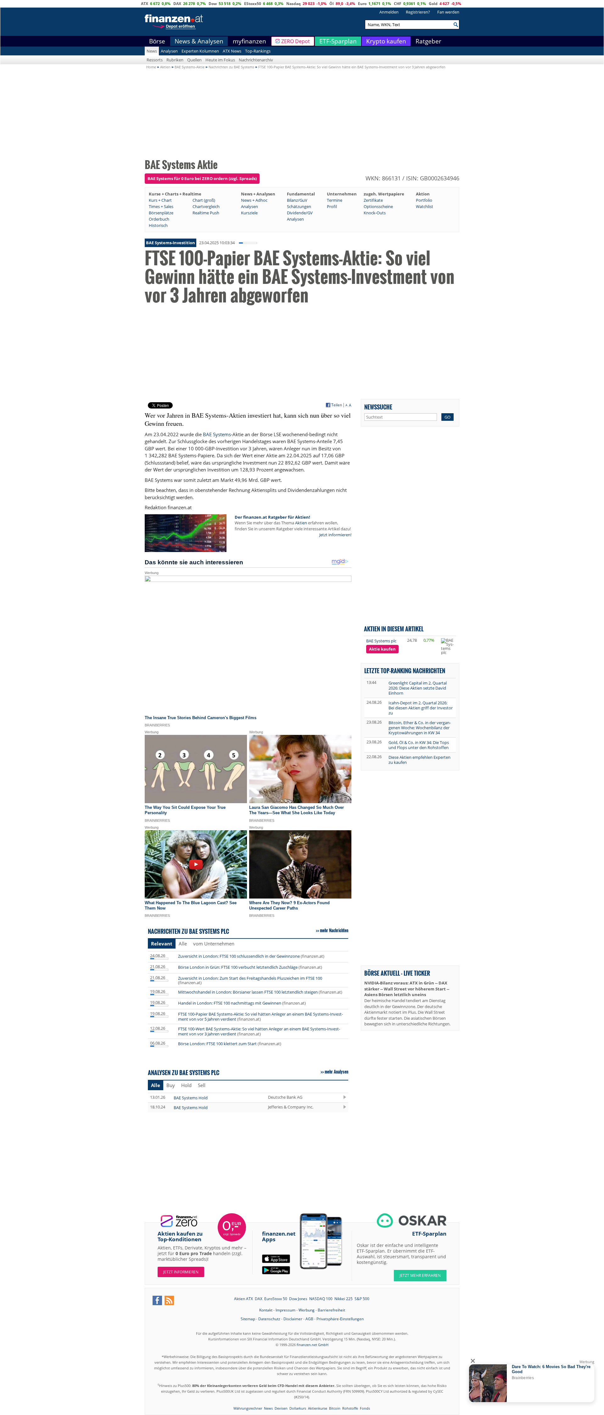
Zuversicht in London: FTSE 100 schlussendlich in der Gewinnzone (239, 956)
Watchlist (424, 206)
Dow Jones (298, 1298)
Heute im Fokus (220, 60)
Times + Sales (161, 206)
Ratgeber (428, 41)
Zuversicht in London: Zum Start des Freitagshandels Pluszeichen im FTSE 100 (250, 978)
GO (447, 417)
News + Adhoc (254, 200)
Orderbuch (159, 219)
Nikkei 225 (343, 1298)
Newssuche (378, 407)
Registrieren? (418, 12)
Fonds (365, 1408)
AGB (309, 1319)
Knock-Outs (375, 213)
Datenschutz (269, 1319)
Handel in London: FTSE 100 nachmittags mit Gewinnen (229, 1003)
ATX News (232, 51)
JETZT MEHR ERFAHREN (420, 1275)
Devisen (281, 1408)
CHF (397, 3)
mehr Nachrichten (334, 930)
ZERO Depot (295, 41)
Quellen (194, 60)
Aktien (301, 523)
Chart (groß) (204, 200)
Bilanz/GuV (297, 200)
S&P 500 (362, 1298)
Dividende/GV (300, 213)
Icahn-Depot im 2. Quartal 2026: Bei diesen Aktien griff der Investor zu (421, 708)
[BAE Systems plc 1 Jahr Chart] (447, 646)
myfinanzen (249, 41)
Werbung (307, 1310)
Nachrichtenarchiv (256, 60)
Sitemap (248, 1319)
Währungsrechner (247, 1408)
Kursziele (249, 213)
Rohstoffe (350, 1408)
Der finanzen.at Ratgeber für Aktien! (272, 517)
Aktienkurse (317, 1408)
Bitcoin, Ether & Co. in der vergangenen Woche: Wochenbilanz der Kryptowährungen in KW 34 (420, 728)
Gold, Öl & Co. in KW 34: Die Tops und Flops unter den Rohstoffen (419, 745)
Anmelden (389, 12)
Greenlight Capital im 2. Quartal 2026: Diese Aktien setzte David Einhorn (418, 688)
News (152, 51)
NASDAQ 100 (321, 1298)
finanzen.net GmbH (312, 1344)
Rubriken (174, 60)
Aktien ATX (243, 1298)
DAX (177, 3)
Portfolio (424, 200)
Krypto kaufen (386, 41)
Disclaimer (292, 1319)
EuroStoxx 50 (275, 1298)
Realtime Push (206, 213)
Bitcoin (334, 1408)
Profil (332, 206)
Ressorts (155, 60)
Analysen (169, 51)
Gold (433, 3)
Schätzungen (299, 206)
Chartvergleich (206, 206)
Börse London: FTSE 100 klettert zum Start (217, 1043)
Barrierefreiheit (331, 1310)
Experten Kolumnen (200, 51)
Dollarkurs (297, 1408)
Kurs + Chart (160, 200)
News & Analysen (199, 41)
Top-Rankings (258, 51)
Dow (213, 3)
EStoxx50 (252, 3)
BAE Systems (217, 434)
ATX (144, 3)
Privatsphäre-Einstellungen (340, 1319)
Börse (157, 41)
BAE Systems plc (381, 641)
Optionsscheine (378, 206)
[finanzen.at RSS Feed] (169, 1300)
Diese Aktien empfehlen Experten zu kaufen (419, 759)
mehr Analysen (336, 1071)
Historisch (158, 225)
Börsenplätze (161, 213)
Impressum (285, 1310)
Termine (334, 200)
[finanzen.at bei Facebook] (157, 1300)
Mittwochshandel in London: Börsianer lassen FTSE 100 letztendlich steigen (248, 992)
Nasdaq (293, 3)
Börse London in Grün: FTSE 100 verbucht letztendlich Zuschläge (238, 967)
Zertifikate (373, 200)
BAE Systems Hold (191, 1098)
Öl (331, 3)
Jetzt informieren (181, 1272)
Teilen (336, 405)
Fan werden (448, 12)
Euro (362, 3)
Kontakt (265, 1310)
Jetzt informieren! (335, 535)
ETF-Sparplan (338, 41)
